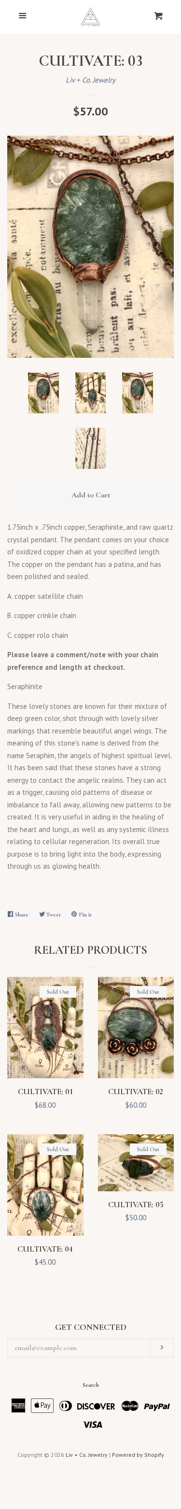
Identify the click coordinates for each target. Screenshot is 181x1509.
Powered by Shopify (138, 1454)
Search (91, 1385)
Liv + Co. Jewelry (90, 80)
